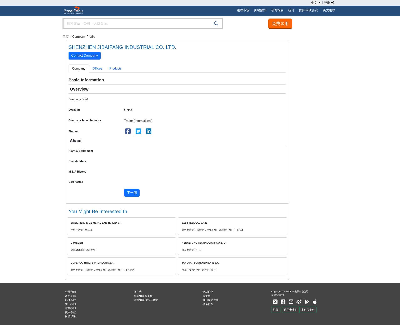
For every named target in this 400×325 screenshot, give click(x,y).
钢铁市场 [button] (243, 10)
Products (115, 68)
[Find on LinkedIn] (149, 132)
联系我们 (70, 308)
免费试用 (280, 23)
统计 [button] (291, 10)
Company (78, 68)
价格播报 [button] (260, 10)
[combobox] (142, 24)
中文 (314, 2)
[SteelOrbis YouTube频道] (291, 302)
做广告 (138, 291)
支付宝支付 (308, 309)
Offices (97, 68)
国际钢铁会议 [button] (308, 10)
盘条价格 (207, 304)
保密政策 (70, 316)
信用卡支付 (291, 309)
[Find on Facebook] (128, 132)
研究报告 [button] (277, 10)
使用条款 (70, 312)
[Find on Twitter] (138, 132)
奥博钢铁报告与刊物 (146, 299)
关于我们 (70, 304)
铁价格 (206, 296)
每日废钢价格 (210, 299)
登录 (327, 2)
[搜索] (216, 24)
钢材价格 (207, 291)
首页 (65, 36)
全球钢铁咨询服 (143, 296)
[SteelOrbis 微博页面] (299, 302)
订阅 (276, 309)
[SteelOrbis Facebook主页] (283, 302)
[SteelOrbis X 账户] (275, 302)
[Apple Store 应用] (315, 302)
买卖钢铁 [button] (329, 10)
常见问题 (70, 296)
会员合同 (70, 291)
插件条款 (70, 299)
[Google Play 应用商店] (307, 302)
